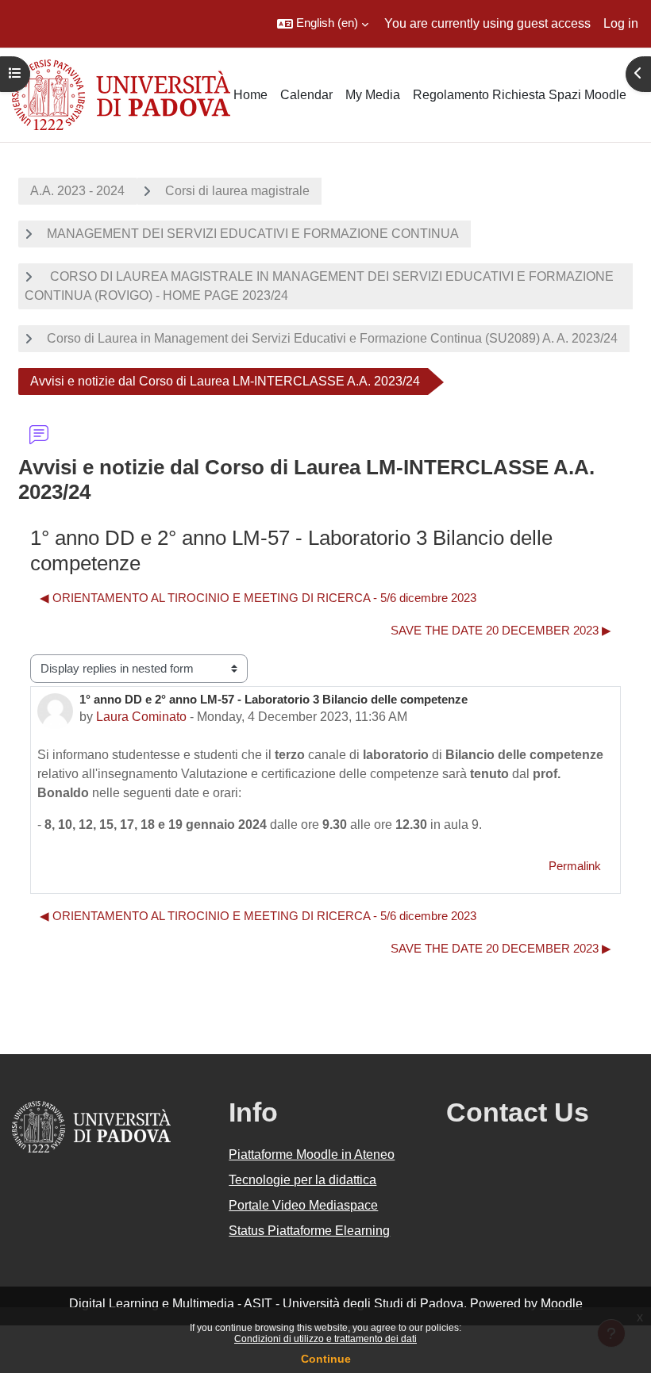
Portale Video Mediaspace (303, 1205)
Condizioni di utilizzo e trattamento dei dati (325, 1338)
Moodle (562, 1303)
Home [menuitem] (250, 95)
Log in (620, 23)
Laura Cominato (141, 716)
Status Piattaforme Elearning (309, 1230)
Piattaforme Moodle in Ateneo (312, 1154)
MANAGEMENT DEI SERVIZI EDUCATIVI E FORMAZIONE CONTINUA (253, 233)
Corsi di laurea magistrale (237, 191)
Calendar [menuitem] (306, 95)
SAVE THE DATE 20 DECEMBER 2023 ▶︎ (501, 630)
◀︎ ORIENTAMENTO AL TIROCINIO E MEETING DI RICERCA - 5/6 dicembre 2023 (258, 598)
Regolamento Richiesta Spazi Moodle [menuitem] (519, 95)
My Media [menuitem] (372, 95)
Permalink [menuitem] (575, 866)
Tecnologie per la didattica (302, 1180)
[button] (323, 24)
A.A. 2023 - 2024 (77, 191)
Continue (326, 1358)
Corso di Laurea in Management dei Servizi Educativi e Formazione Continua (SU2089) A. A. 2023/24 (332, 338)
